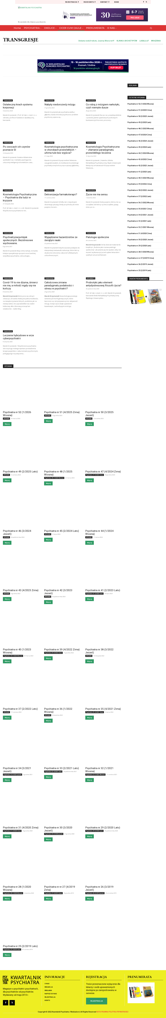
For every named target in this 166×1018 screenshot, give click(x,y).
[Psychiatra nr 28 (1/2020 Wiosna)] (21, 865)
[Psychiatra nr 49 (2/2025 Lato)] (21, 449)
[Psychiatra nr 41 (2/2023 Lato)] (103, 568)
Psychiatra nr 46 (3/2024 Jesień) (140, 141)
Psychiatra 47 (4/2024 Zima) (94, 475)
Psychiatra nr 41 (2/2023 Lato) (102, 590)
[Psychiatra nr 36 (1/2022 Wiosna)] (62, 687)
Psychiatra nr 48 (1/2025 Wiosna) (140, 129)
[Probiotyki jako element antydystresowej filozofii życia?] (104, 270)
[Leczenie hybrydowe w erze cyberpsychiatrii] (21, 323)
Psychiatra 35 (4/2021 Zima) (94, 712)
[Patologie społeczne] (104, 225)
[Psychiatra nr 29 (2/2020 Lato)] (103, 805)
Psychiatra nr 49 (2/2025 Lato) (20, 471)
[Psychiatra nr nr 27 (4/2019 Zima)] (62, 865)
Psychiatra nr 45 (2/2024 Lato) (61, 530)
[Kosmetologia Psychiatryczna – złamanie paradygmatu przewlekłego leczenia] (104, 135)
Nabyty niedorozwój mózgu (59, 104)
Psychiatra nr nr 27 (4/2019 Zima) (140, 258)
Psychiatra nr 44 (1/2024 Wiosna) (140, 153)
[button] (151, 28)
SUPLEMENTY (91, 278)
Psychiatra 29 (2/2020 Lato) (94, 831)
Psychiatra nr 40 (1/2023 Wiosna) (140, 178)
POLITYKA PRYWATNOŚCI (118, 1012)
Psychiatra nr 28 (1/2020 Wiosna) (140, 252)
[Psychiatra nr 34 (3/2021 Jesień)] (21, 746)
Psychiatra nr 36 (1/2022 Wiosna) (140, 203)
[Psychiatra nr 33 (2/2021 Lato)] (62, 746)
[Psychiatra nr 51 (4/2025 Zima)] (62, 390)
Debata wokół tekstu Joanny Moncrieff (96, 41)
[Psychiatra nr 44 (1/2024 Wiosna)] (103, 509)
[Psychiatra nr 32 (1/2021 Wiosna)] (103, 746)
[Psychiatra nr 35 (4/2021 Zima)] (103, 687)
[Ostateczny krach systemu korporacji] (21, 92)
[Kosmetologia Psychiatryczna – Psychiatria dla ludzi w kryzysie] (21, 183)
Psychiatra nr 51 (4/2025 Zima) (62, 412)
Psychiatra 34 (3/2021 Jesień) (12, 774)
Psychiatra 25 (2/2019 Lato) (12, 949)
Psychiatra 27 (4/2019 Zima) (53, 893)
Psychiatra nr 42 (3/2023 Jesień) (140, 166)
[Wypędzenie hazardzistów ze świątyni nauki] (62, 225)
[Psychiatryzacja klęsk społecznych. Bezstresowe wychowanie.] (21, 225)
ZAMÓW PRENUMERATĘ (138, 279)
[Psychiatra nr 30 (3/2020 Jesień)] (62, 805)
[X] (146, 1)
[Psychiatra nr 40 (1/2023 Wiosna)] (21, 627)
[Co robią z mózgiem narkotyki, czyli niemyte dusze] (104, 92)
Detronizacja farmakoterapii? (60, 194)
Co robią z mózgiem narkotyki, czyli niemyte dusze (103, 106)
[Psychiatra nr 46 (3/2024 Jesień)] (21, 509)
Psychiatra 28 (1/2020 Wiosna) (13, 893)
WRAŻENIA (156, 41)
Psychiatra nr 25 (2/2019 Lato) (20, 946)
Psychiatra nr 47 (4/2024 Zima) (103, 471)
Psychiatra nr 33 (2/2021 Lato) (61, 768)
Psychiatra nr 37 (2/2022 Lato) (20, 708)
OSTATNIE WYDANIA (137, 98)
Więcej (7, 424)
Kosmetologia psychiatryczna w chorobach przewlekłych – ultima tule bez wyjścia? (61, 149)
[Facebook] (143, 1)
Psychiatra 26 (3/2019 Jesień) (95, 893)
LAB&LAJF (144, 41)
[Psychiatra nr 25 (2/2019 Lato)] (21, 924)
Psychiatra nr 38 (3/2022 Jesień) (140, 190)
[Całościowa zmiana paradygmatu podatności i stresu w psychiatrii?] (62, 270)
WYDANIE (6, 418)
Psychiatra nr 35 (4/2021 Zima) (103, 708)
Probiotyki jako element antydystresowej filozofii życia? (103, 284)
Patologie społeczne (97, 237)
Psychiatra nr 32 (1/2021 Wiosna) (140, 227)
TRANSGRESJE (8, 100)
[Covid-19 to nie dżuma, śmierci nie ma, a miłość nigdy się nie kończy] (21, 270)
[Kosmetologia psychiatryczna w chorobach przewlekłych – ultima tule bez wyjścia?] (62, 135)
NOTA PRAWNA (102, 1012)
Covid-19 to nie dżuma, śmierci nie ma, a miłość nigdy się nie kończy (20, 285)
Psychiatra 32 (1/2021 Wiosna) (95, 774)
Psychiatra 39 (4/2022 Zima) (53, 653)
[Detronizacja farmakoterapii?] (62, 183)
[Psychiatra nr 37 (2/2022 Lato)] (21, 687)
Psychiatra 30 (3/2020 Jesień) (54, 834)
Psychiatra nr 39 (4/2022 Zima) (62, 649)
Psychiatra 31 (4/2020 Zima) (12, 831)
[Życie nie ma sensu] (104, 183)
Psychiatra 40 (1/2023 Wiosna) (13, 656)
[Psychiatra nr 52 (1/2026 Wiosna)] (21, 390)
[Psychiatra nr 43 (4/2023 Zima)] (21, 568)
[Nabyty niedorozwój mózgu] (62, 92)
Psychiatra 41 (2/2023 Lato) (94, 593)
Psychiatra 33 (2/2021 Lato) (53, 771)
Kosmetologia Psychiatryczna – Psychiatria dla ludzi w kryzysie (20, 197)
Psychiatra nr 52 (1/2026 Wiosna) (140, 104)
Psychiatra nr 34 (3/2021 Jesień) (140, 215)
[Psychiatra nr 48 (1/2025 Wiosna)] (62, 449)
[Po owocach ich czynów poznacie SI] (21, 135)
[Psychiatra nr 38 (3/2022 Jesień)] (103, 627)
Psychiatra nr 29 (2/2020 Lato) (102, 827)
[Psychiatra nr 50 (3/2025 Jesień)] (103, 390)
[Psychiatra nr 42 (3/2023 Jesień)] (62, 568)
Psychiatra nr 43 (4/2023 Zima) (20, 590)
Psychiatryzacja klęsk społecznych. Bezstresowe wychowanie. (18, 240)
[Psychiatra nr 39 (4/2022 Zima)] (62, 627)
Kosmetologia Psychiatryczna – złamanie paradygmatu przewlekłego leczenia (103, 149)
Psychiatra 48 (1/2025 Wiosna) (54, 478)
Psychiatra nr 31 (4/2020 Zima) (20, 827)
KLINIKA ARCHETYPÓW (127, 41)
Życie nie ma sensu (97, 194)
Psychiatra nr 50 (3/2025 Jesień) (140, 116)
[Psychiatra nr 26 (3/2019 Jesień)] (103, 865)
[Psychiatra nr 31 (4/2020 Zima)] (21, 805)
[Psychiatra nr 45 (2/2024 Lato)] (62, 509)
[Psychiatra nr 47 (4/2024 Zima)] (103, 449)
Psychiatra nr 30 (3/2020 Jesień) (140, 240)
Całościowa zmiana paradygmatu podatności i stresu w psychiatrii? (59, 285)
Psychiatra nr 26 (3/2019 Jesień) (140, 264)
